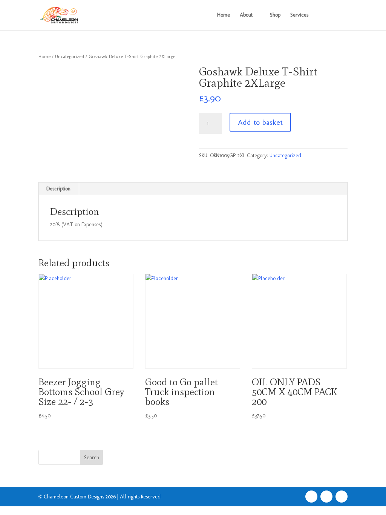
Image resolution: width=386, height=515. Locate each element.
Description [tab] (58, 188)
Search (91, 457)
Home (223, 15)
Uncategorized (69, 56)
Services (299, 15)
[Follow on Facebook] (311, 496)
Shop (275, 15)
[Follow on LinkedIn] (341, 496)
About (246, 15)
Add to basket (260, 122)
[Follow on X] (326, 496)
